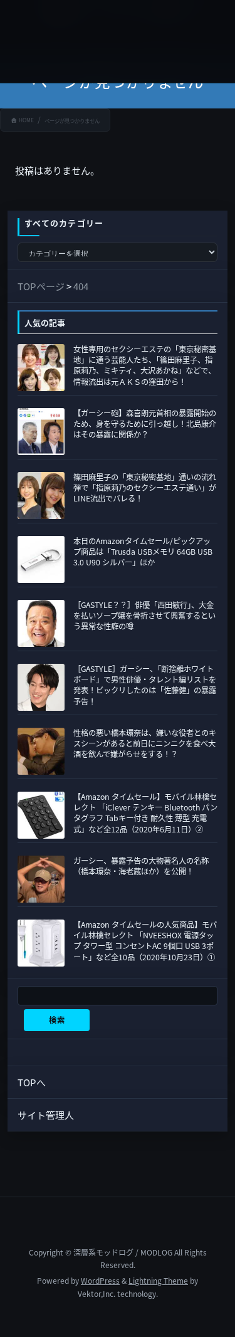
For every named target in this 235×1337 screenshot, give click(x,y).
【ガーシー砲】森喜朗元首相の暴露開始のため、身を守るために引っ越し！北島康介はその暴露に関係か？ (144, 423)
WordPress (100, 1280)
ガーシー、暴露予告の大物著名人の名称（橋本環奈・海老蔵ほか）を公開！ (141, 866)
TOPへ (32, 1082)
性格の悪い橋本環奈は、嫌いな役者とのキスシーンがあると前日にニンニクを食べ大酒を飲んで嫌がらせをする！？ (144, 743)
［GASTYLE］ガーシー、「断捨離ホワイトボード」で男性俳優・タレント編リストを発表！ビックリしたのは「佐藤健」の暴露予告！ (144, 685)
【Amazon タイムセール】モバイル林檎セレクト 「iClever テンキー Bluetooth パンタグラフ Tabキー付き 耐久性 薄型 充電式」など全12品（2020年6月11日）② (145, 813)
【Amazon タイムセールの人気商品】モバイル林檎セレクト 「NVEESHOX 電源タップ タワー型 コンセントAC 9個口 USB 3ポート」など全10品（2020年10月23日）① (145, 941)
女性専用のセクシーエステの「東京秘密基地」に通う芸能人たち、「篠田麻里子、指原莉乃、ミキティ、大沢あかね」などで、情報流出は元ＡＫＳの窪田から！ (144, 365)
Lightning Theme (158, 1280)
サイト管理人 (46, 1114)
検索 (57, 1019)
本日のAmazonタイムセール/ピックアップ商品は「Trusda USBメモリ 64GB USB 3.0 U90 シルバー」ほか (142, 551)
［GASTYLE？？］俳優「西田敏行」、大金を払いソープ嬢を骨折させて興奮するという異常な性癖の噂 (144, 615)
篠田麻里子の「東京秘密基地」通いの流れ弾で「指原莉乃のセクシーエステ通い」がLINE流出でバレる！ (144, 487)
